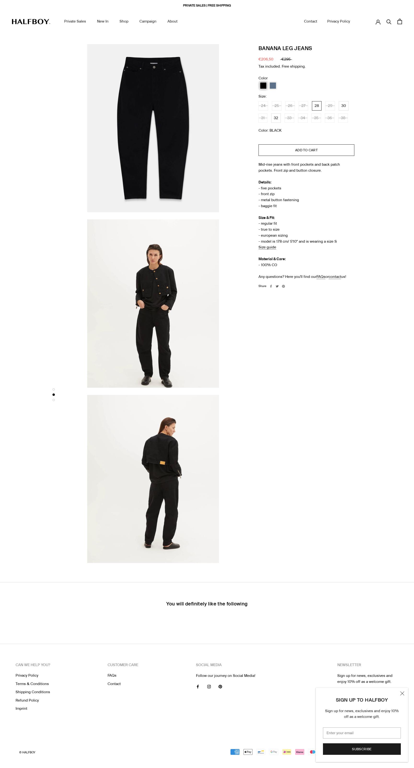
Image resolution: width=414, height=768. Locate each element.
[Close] (402, 693)
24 (263, 105)
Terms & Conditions (32, 683)
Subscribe (362, 749)
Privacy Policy (338, 21)
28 (317, 105)
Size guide (267, 247)
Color (263, 78)
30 (343, 105)
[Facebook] (271, 286)
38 (343, 118)
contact (335, 276)
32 (276, 118)
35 (316, 118)
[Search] (388, 21)
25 (277, 105)
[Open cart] (399, 21)
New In (103, 21)
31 (263, 118)
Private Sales (75, 21)
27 (303, 105)
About (172, 21)
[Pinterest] (283, 286)
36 (330, 118)
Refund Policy (27, 700)
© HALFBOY (27, 752)
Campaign (147, 21)
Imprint (21, 708)
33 (289, 118)
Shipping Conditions (33, 692)
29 (330, 105)
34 (303, 118)
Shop (124, 21)
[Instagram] (209, 687)
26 (290, 105)
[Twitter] (277, 286)
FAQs (320, 276)
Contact (310, 21)
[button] (263, 85)
